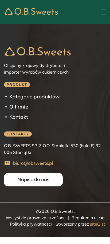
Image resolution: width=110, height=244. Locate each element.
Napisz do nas (33, 179)
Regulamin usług (88, 217)
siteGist (97, 224)
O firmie (18, 106)
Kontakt (18, 117)
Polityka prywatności (31, 224)
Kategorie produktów (34, 96)
